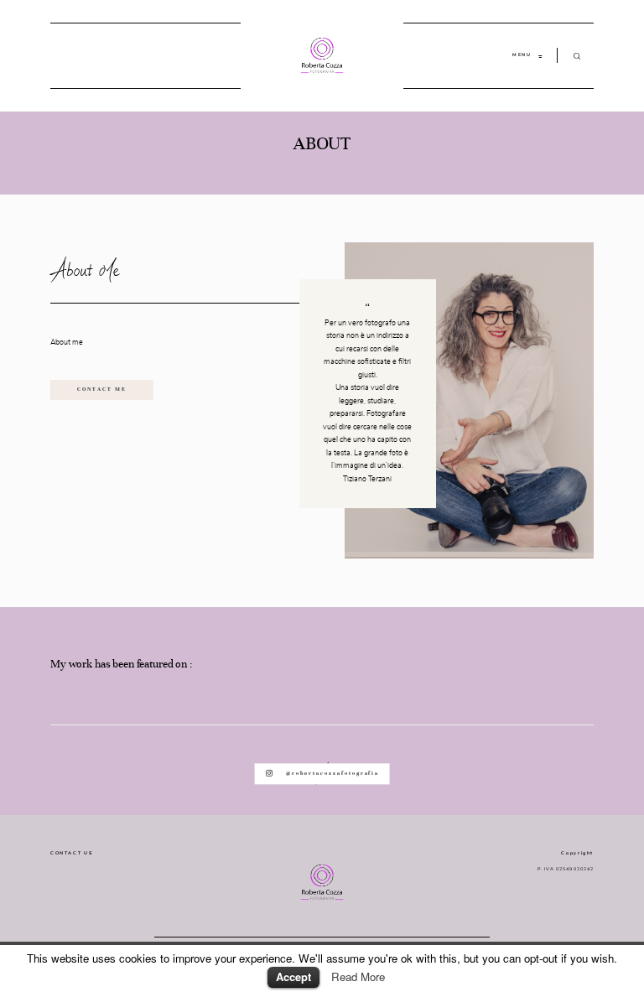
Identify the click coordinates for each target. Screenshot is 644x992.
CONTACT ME (102, 389)
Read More (358, 976)
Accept (293, 976)
